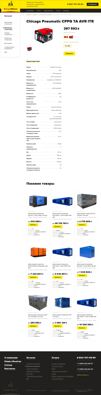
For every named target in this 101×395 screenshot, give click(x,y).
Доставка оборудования (58, 364)
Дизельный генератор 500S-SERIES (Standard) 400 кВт (38, 266)
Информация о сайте (82, 391)
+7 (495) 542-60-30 (85, 369)
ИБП (27, 379)
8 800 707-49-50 (75, 4)
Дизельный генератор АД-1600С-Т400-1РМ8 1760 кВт (62, 216)
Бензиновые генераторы (33, 364)
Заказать (69, 53)
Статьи (58, 10)
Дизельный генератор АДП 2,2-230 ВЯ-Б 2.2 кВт (38, 316)
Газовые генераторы (32, 369)
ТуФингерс (90, 389)
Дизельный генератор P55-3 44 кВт (62, 316)
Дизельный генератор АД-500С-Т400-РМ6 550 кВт (62, 266)
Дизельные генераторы (33, 366)
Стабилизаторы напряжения (34, 376)
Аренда (54, 374)
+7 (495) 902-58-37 (85, 364)
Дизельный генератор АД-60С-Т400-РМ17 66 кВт (87, 266)
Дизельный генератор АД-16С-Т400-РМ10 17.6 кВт (38, 215)
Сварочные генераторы (33, 371)
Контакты (66, 10)
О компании (30, 10)
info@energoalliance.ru (83, 375)
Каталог (8, 16)
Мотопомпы (29, 374)
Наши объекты (48, 10)
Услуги (39, 10)
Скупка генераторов (57, 379)
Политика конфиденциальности (60, 390)
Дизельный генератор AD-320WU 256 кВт (87, 215)
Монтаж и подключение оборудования (62, 376)
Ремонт (54, 369)
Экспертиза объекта (57, 366)
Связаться (93, 4)
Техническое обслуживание (59, 371)
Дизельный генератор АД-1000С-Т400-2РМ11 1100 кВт (87, 317)
